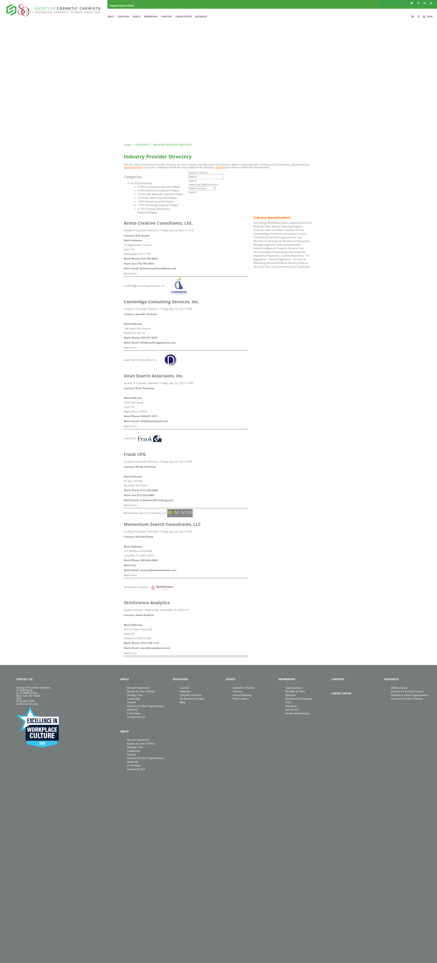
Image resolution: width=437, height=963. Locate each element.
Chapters (166, 16)
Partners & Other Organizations (145, 706)
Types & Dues (293, 687)
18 (138, 194)
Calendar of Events (191, 695)
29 (138, 186)
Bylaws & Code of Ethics (141, 691)
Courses (184, 687)
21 (138, 208)
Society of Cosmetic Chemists (141, 230)
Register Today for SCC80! (122, 6)
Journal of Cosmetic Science (407, 691)
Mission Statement (138, 687)
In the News (134, 713)
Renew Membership (297, 713)
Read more (130, 273)
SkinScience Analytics (136, 587)
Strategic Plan (135, 695)
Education (123, 16)
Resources (201, 16)
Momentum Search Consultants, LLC (145, 512)
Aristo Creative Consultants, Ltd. (158, 223)
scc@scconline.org (27, 703)
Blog (182, 702)
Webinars (185, 691)
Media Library (399, 687)
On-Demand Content (192, 698)
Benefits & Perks (295, 691)
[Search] (418, 17)
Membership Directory (298, 698)
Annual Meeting (242, 695)
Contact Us (24, 679)
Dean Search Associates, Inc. (140, 360)
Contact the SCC (136, 717)
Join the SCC (292, 709)
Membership (151, 16)
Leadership (133, 698)
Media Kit (132, 709)
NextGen (290, 695)
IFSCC (288, 702)
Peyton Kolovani (133, 610)
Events (136, 16)
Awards (131, 702)
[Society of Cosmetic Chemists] (52, 9)
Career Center (183, 16)
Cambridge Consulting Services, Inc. (144, 285)
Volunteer (291, 706)
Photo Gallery (241, 698)
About (110, 16)
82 (132, 183)
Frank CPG (130, 438)
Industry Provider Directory (407, 698)
